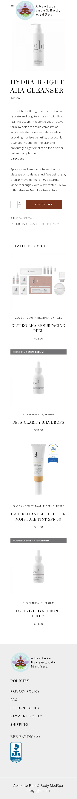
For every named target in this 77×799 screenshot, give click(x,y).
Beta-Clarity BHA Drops (38, 422)
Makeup (40, 506)
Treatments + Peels (49, 317)
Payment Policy (26, 716)
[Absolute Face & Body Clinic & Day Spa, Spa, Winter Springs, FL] (16, 752)
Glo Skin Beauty (49, 224)
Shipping (19, 724)
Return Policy (25, 708)
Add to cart (44, 204)
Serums (50, 414)
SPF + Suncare (55, 506)
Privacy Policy (25, 691)
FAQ (14, 699)
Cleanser (32, 224)
